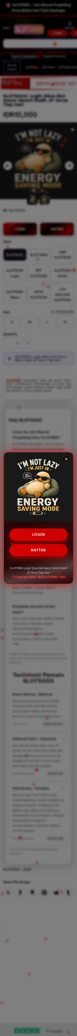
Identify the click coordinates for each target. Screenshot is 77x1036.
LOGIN (38, 534)
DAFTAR (38, 550)
